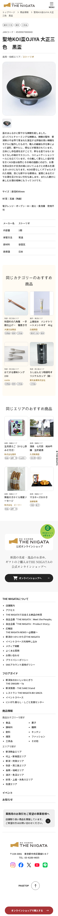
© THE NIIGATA (57, 458)
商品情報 (7, 711)
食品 (8, 722)
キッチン (36, 732)
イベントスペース (15, 697)
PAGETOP (24, 885)
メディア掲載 (12, 646)
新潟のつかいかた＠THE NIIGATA (23, 636)
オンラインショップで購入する (27, 910)
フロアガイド (10, 673)
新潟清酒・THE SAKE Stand (20, 688)
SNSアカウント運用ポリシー (20, 664)
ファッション (38, 736)
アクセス (10, 610)
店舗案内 (10, 605)
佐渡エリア (11, 784)
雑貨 (8, 736)
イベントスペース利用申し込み (21, 641)
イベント (7, 793)
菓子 (34, 722)
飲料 (8, 732)
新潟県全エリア (14, 751)
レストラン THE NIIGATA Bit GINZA (24, 692)
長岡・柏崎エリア (15, 770)
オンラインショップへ (30, 578)
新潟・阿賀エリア (15, 761)
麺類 (34, 727)
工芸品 (9, 741)
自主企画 (29, 619)
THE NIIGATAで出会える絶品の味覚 (24, 614)
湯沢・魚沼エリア (15, 774)
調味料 (9, 727)
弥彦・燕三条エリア (16, 765)
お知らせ (7, 799)
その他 (35, 741)
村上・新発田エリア (16, 756)
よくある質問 (12, 650)
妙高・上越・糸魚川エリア (19, 779)
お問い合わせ (12, 655)
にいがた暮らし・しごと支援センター (25, 702)
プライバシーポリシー (17, 660)
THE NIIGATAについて (15, 599)
